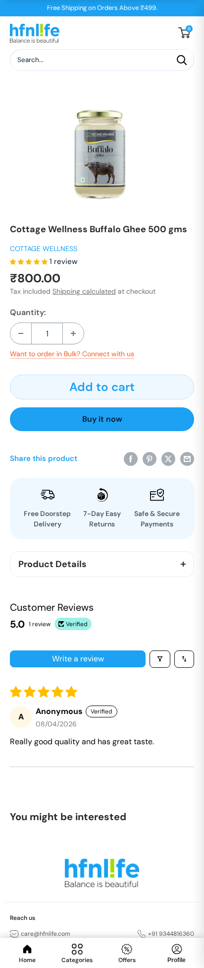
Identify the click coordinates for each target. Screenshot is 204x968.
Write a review (78, 658)
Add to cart (102, 386)
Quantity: (28, 313)
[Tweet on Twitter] (168, 458)
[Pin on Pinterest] (149, 458)
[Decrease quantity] (20, 333)
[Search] (181, 60)
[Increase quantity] (73, 333)
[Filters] (160, 659)
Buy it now (102, 419)
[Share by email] (187, 458)
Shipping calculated (84, 291)
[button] (30, 261)
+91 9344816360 (171, 934)
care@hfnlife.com (45, 934)
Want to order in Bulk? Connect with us (72, 353)
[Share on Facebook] (131, 458)
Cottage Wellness (43, 248)
